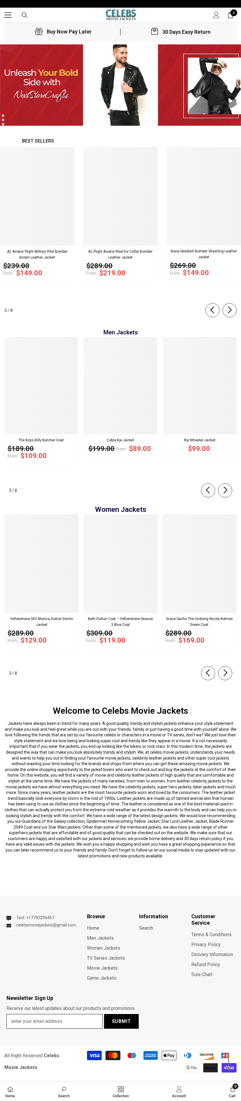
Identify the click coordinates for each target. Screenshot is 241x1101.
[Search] (24, 15)
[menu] (7, 15)
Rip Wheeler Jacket (199, 440)
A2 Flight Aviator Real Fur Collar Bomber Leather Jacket (120, 254)
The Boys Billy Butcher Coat (41, 440)
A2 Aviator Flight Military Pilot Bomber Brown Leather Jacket (37, 254)
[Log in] (216, 15)
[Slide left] (212, 310)
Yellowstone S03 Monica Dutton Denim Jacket (41, 622)
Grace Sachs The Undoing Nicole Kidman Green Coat (199, 622)
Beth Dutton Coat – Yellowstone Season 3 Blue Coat (120, 622)
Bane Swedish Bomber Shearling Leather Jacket (204, 254)
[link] (63, 31)
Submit (121, 1021)
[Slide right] (229, 310)
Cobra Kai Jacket (120, 440)
